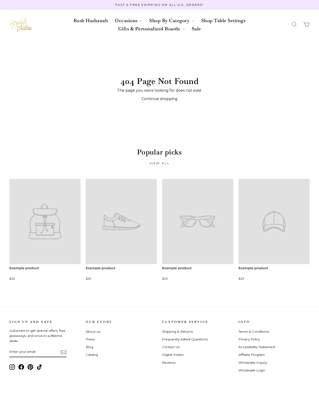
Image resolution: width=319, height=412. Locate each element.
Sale (196, 29)
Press (90, 339)
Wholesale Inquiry (252, 362)
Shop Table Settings (223, 20)
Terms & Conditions (253, 331)
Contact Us (171, 347)
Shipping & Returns (177, 331)
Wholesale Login (251, 370)
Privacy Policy (249, 339)
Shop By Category (170, 20)
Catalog (92, 354)
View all (159, 163)
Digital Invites (173, 354)
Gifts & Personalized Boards (149, 29)
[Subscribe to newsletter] (63, 352)
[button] (294, 25)
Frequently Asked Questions (185, 339)
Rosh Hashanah (91, 20)
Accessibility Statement (256, 347)
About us (93, 331)
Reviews (168, 362)
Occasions (127, 20)
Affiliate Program (251, 354)
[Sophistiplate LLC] (21, 24)
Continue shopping (159, 99)
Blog (89, 347)
